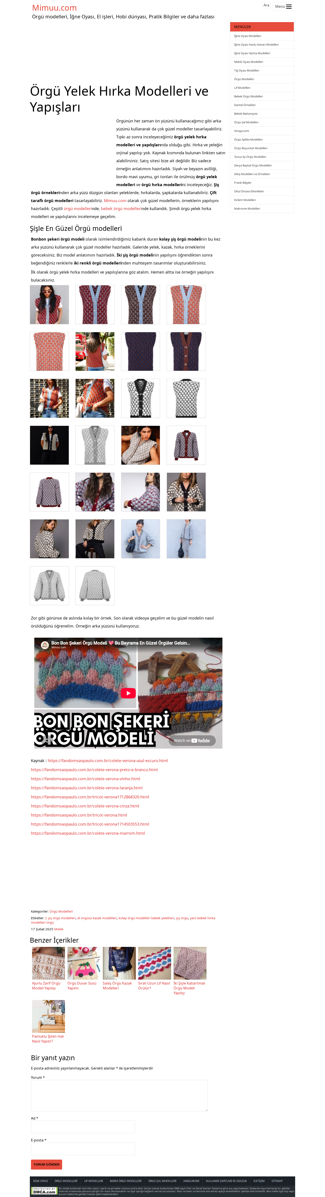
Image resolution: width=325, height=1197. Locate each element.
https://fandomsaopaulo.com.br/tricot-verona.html (79, 815)
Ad (34, 1118)
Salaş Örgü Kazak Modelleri (117, 985)
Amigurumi (241, 131)
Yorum (38, 1077)
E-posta (38, 1140)
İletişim (259, 1181)
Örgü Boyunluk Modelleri (250, 148)
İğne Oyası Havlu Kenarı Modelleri (256, 44)
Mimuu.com (54, 7)
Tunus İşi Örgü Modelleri (250, 157)
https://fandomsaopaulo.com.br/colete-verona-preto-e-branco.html (94, 769)
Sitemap (277, 1181)
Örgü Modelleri (61, 911)
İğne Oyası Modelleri (247, 36)
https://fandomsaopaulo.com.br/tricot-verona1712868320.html (90, 796)
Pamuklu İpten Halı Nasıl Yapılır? (48, 1039)
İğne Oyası (40, 1181)
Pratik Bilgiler (242, 183)
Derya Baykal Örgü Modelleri (253, 165)
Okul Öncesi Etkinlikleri (249, 191)
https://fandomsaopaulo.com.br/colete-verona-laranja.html (87, 787)
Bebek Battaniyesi (246, 114)
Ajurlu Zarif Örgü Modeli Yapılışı (46, 985)
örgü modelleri (78, 208)
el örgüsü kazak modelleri (97, 918)
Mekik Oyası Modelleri (248, 62)
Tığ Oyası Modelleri (246, 70)
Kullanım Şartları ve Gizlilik (226, 1181)
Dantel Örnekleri (245, 105)
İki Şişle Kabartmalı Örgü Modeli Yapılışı (189, 988)
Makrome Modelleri (247, 208)
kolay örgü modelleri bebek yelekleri (146, 918)
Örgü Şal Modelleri (246, 122)
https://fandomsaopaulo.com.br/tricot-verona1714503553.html (90, 824)
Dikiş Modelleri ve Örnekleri (252, 174)
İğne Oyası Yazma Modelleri (252, 53)
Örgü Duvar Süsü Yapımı (81, 985)
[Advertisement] (129, 51)
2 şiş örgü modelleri (60, 918)
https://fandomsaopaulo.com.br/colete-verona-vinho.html (85, 778)
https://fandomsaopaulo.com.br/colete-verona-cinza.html (85, 806)
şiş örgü (182, 918)
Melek (58, 929)
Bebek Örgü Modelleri (248, 96)
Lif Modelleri (242, 88)
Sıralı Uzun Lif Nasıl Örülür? (154, 985)
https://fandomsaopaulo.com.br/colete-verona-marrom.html (88, 833)
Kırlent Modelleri (245, 200)
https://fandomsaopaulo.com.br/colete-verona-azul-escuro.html (108, 760)
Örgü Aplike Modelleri (248, 139)
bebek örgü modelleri (121, 208)
